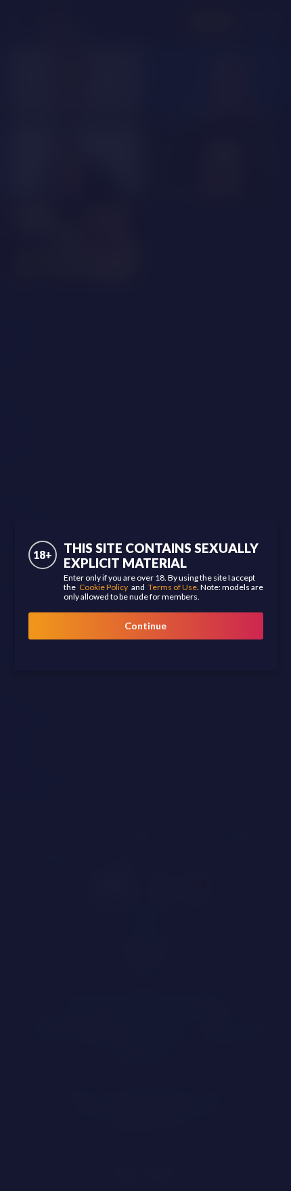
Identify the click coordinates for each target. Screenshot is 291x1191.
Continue (145, 625)
